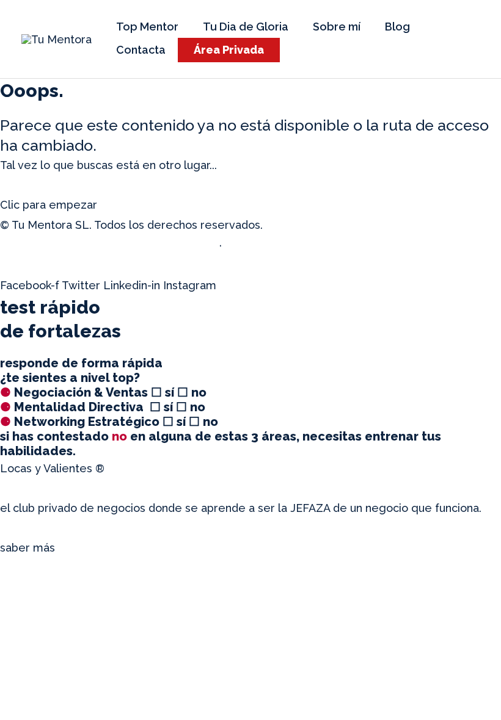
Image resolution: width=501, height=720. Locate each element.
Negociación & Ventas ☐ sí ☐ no (103, 392)
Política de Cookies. (276, 245)
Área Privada (229, 49)
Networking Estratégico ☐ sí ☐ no (109, 421)
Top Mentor (147, 26)
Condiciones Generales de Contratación (111, 245)
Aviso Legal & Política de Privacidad (360, 224)
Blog (397, 26)
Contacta (141, 49)
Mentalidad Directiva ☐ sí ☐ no (102, 407)
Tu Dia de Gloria (245, 26)
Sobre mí (336, 26)
